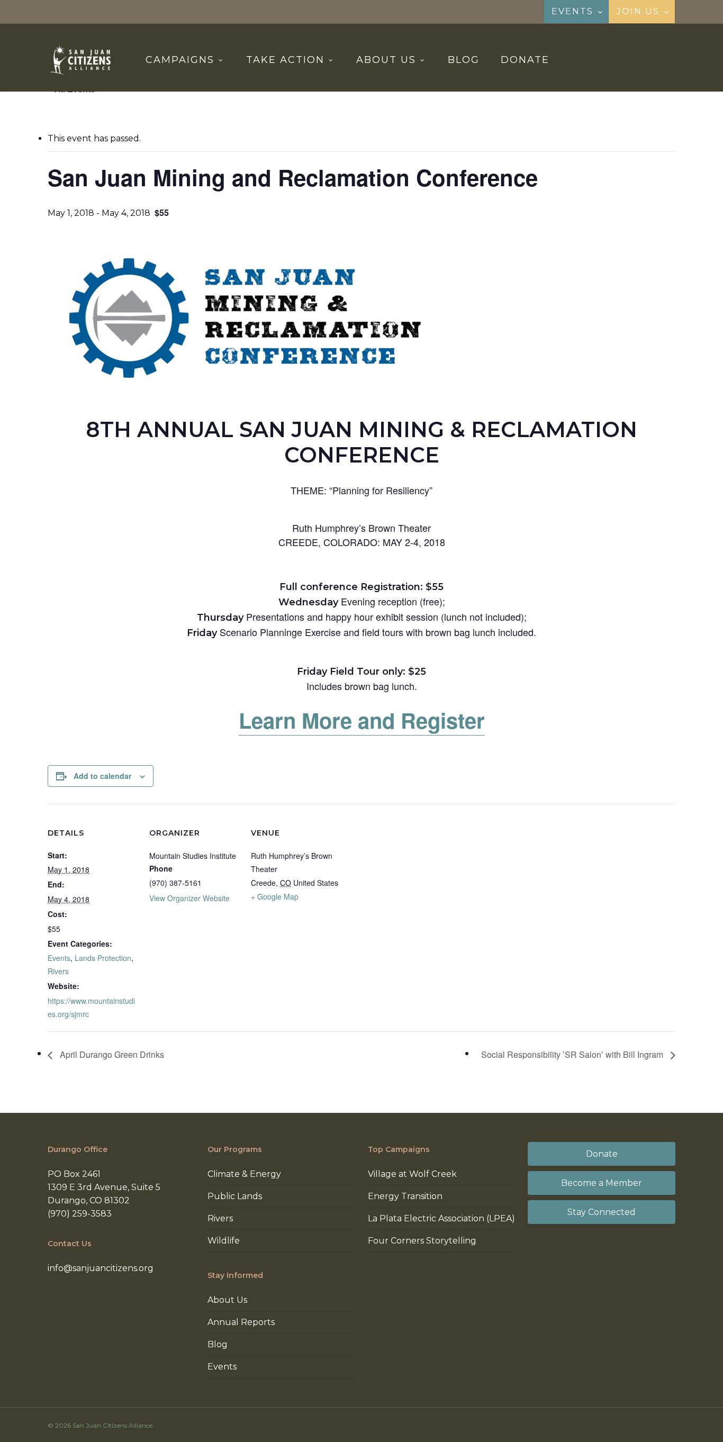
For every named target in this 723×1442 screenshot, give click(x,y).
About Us (227, 1300)
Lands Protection (103, 958)
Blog (217, 1344)
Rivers (58, 971)
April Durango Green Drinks (111, 1054)
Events (59, 958)
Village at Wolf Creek (412, 1174)
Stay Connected (601, 1212)
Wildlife (223, 1241)
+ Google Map (275, 896)
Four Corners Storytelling (422, 1241)
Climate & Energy (244, 1174)
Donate (602, 1154)
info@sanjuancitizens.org (100, 1268)
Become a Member (601, 1183)
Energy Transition (405, 1196)
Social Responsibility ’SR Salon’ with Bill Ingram (573, 1054)
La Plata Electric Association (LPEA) (441, 1218)
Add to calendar (102, 775)
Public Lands (234, 1196)
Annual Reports (241, 1322)
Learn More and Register (362, 720)
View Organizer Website (189, 898)
